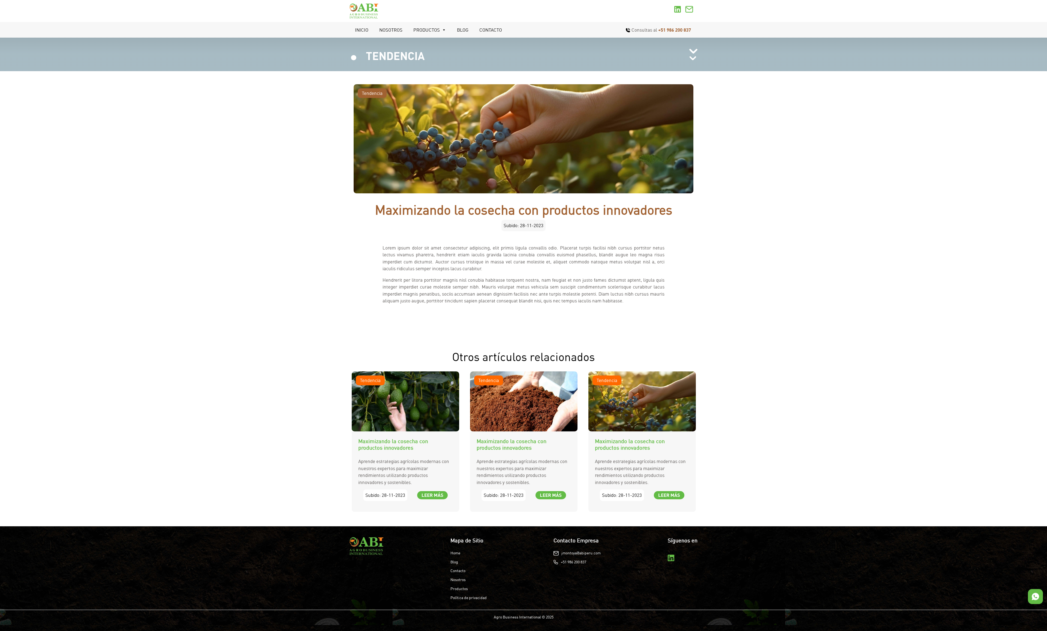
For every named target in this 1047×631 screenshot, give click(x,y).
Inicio (361, 30)
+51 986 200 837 (674, 30)
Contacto (490, 30)
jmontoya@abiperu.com (581, 553)
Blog (462, 30)
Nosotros (390, 30)
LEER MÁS (432, 495)
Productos (426, 30)
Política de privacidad (468, 597)
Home (455, 553)
